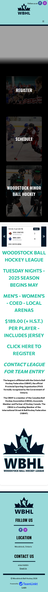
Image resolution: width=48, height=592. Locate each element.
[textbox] (24, 364)
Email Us (23, 568)
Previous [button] (4, 236)
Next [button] (43, 236)
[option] (24, 237)
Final (36, 229)
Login (24, 587)
